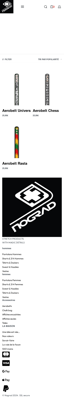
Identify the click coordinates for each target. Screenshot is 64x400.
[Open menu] (22, 6)
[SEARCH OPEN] (45, 6)
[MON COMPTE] (59, 6)
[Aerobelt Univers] (16, 86)
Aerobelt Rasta (14, 163)
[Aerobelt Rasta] (16, 139)
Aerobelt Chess (46, 110)
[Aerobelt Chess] (47, 86)
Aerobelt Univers (16, 110)
